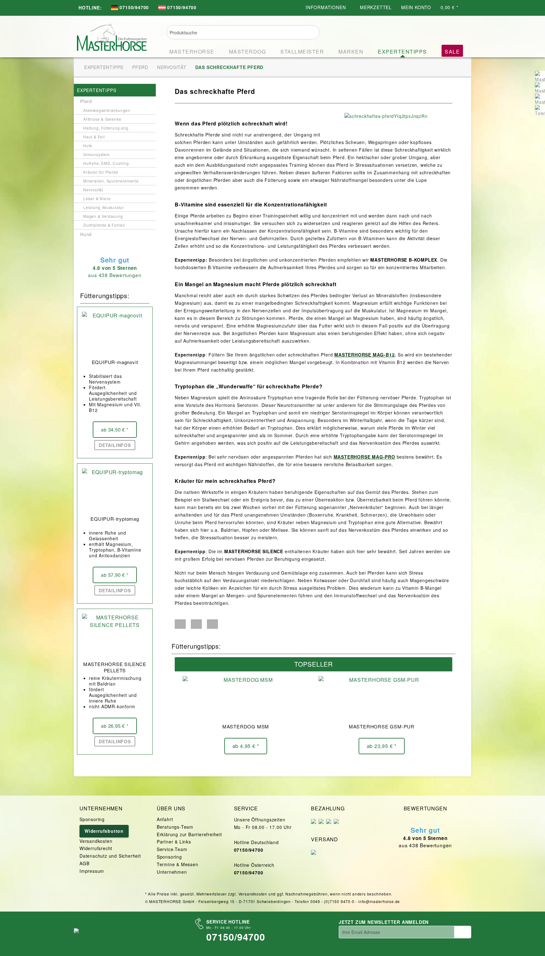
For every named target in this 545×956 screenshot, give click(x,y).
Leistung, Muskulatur (103, 207)
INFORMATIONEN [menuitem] (326, 7)
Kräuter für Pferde (100, 172)
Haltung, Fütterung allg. (106, 127)
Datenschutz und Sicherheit (110, 856)
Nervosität (93, 189)
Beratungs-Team (175, 827)
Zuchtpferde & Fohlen (104, 225)
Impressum (91, 871)
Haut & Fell (94, 136)
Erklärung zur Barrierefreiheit (189, 834)
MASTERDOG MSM (245, 726)
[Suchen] (310, 31)
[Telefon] (540, 110)
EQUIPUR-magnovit (115, 362)
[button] (180, 624)
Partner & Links (174, 841)
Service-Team (172, 849)
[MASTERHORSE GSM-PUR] (382, 698)
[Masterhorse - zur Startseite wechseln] (112, 35)
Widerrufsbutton (104, 831)
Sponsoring (92, 819)
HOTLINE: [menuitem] (90, 7)
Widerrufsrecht (95, 848)
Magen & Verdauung (103, 216)
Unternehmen (172, 872)
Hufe (87, 145)
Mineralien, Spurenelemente (111, 180)
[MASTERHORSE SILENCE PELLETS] (115, 636)
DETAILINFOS (115, 445)
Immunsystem (96, 154)
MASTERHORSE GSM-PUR (381, 726)
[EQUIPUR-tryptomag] (115, 490)
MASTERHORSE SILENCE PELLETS (114, 667)
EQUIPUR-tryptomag (115, 519)
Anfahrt (165, 819)
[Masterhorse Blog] (540, 99)
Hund (86, 234)
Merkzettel (376, 7)
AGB (84, 863)
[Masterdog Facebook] (540, 87)
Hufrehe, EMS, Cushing (106, 163)
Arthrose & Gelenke (102, 119)
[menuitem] (130, 8)
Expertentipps (96, 90)
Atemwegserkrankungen (106, 110)
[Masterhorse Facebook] (540, 76)
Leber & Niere (96, 198)
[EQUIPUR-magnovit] (115, 334)
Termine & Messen (177, 864)
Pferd (86, 101)
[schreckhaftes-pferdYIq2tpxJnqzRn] (396, 116)
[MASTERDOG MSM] (246, 698)
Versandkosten (95, 841)
